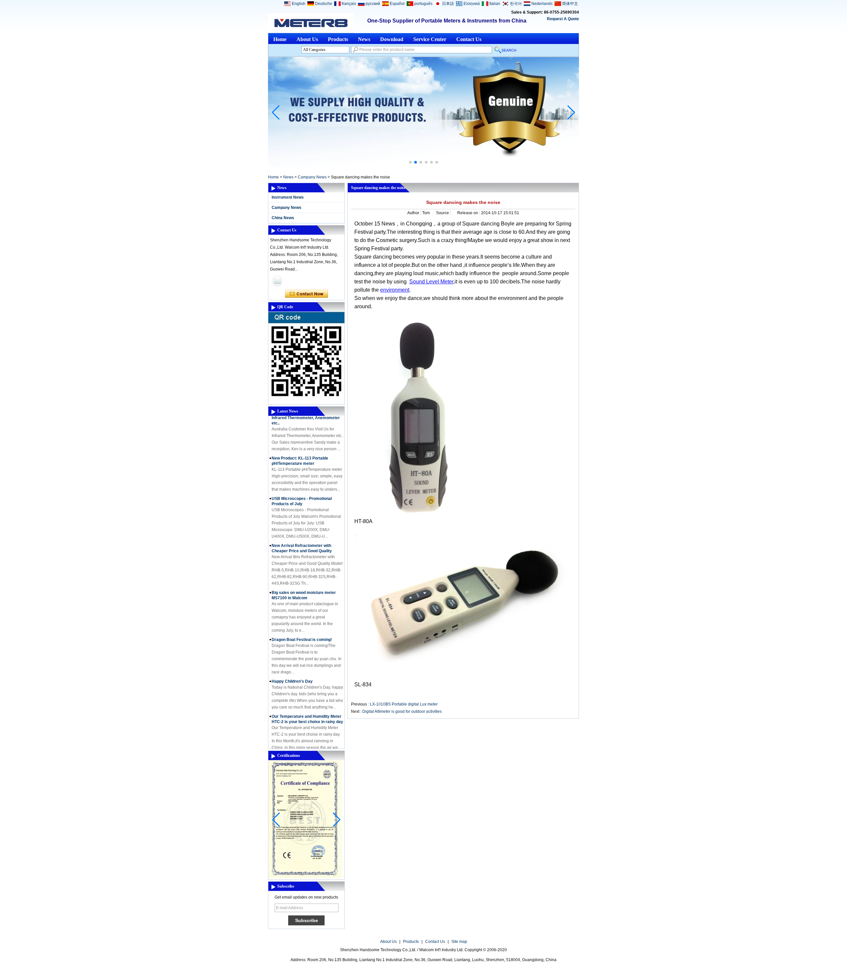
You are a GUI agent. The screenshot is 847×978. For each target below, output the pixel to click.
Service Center (429, 39)
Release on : (469, 213)
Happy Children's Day (292, 671)
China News (283, 218)
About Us (307, 39)
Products (338, 39)
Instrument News (288, 197)
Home (280, 39)
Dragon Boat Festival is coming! (302, 629)
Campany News (312, 177)
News (364, 39)
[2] (423, 165)
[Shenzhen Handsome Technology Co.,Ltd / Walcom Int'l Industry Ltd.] (311, 23)
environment (394, 290)
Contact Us (468, 39)
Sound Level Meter (431, 281)
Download (391, 39)
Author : (414, 213)
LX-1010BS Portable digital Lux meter (404, 704)
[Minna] (277, 281)
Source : (444, 213)
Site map (459, 941)
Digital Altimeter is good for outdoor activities (402, 711)
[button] (410, 162)
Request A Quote (563, 19)
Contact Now (306, 294)
